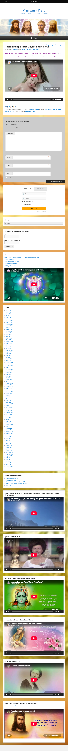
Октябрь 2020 (9, 431)
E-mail (8, 165)
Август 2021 (9, 414)
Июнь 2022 (8, 397)
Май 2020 (8, 440)
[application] (34, 99)
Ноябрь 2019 (9, 450)
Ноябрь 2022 (9, 388)
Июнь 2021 (8, 417)
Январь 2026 (9, 322)
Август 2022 (9, 393)
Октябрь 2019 (9, 452)
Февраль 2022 (9, 404)
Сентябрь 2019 (9, 454)
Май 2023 (8, 378)
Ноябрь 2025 (9, 326)
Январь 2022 (9, 405)
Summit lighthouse (9, 259)
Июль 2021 (8, 416)
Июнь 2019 (8, 459)
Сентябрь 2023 (9, 371)
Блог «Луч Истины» (9, 267)
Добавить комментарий (33, 49)
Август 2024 (9, 352)
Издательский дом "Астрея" (11, 261)
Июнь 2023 (8, 376)
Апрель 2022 (9, 400)
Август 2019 (9, 456)
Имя (5, 234)
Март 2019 (8, 464)
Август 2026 (9, 310)
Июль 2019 (8, 457)
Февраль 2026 (9, 320)
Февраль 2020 (9, 445)
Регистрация (41, 188)
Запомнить (27, 204)
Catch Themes (61, 748)
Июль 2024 (8, 353)
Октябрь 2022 (9, 390)
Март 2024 (8, 360)
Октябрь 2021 (9, 410)
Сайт (8, 173)
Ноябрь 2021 (9, 409)
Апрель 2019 (9, 462)
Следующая (59, 45)
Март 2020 (8, 443)
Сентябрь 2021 (9, 412)
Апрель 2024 (9, 358)
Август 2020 (9, 435)
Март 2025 (8, 339)
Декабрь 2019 (9, 449)
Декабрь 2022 (9, 386)
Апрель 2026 (9, 317)
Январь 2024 (9, 364)
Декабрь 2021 (9, 407)
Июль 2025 (8, 332)
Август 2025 (9, 331)
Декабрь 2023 (9, 365)
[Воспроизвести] (7, 99)
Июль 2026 (8, 312)
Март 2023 (8, 381)
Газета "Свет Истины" (10, 265)
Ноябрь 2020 (9, 430)
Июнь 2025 (8, 334)
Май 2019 (8, 461)
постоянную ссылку (30, 111)
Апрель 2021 (9, 421)
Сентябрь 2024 (9, 350)
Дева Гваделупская (50, 109)
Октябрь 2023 (9, 369)
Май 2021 (8, 419)
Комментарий (10, 133)
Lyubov (23, 49)
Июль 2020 (8, 436)
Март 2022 (8, 402)
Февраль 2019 (9, 466)
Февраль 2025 (9, 341)
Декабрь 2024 (9, 345)
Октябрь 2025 (9, 327)
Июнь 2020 (8, 438)
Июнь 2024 (8, 355)
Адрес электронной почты (12, 240)
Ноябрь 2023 (9, 367)
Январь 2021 (9, 426)
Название (9, 157)
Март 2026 (8, 319)
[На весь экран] (61, 528)
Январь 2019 (9, 468)
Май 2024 (8, 357)
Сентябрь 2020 (9, 433)
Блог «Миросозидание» (10, 263)
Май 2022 (8, 398)
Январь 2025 (9, 343)
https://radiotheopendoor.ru (11, 706)
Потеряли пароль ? (41, 211)
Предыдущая (49, 45)
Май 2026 (8, 315)
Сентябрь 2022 (9, 391)
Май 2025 (8, 336)
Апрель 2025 (9, 338)
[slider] (59, 99)
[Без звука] (56, 99)
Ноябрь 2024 (9, 346)
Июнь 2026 (8, 313)
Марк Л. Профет (34, 109)
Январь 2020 (9, 447)
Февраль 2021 (9, 424)
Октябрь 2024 (9, 348)
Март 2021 (8, 423)
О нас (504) (8, 485)
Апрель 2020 (9, 442)
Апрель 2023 (9, 379)
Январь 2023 (9, 384)
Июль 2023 (8, 374)
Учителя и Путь (34, 10)
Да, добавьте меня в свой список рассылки (17, 177)
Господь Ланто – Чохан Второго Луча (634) (16, 483)
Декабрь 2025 (9, 324)
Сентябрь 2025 (9, 329)
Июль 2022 (8, 395)
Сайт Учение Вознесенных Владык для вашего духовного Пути (21, 257)
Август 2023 (9, 372)
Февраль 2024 (9, 362)
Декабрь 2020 (9, 428)
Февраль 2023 (9, 383)
